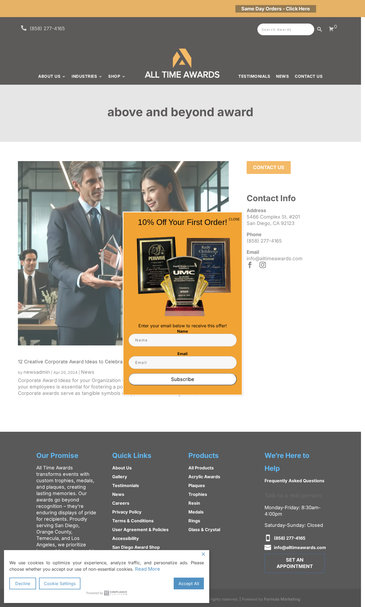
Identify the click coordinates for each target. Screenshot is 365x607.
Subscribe (182, 379)
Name (182, 331)
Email (182, 353)
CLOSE (234, 219)
